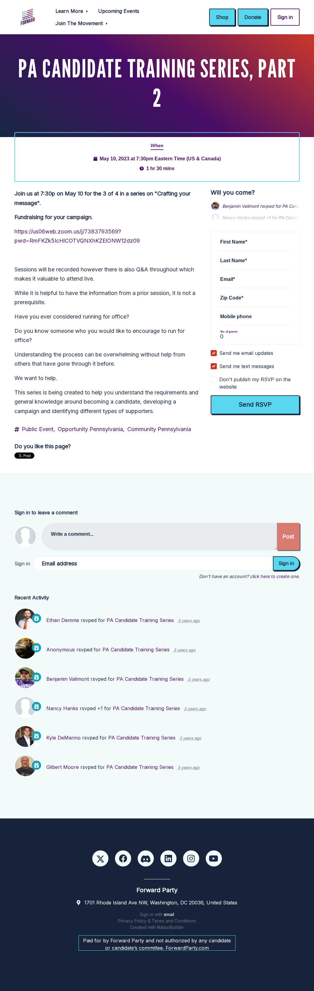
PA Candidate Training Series (140, 620)
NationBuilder (170, 927)
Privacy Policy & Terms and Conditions (157, 920)
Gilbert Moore (62, 767)
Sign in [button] (285, 17)
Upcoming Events (118, 11)
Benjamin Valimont (240, 206)
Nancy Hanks (62, 708)
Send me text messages (246, 366)
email (169, 914)
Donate (252, 17)
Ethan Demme (62, 620)
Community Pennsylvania (159, 429)
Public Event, (38, 429)
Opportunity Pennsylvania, (91, 429)
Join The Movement (80, 23)
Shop (222, 17)
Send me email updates (246, 353)
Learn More (70, 11)
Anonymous (60, 649)
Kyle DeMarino (63, 738)
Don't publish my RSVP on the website (255, 383)
